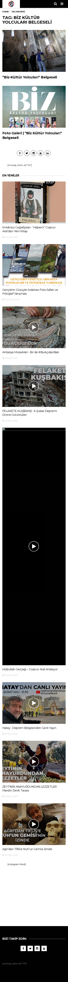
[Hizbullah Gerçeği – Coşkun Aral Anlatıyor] (34, 546)
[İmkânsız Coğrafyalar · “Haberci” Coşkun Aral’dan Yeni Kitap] (34, 202)
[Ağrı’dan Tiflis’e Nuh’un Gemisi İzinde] (34, 824)
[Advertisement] (34, 894)
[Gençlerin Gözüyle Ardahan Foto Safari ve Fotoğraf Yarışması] (34, 265)
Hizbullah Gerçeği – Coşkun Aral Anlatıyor (30, 669)
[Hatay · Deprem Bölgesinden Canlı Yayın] (34, 703)
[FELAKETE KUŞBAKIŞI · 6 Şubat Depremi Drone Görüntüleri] (34, 386)
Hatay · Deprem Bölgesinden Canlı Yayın (29, 728)
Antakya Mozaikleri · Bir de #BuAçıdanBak (30, 352)
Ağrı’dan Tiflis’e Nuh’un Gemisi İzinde (27, 849)
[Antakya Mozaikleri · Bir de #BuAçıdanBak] (34, 327)
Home (5, 11)
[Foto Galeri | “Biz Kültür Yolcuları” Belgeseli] (34, 107)
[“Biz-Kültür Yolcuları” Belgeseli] (34, 51)
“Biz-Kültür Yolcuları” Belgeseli (29, 77)
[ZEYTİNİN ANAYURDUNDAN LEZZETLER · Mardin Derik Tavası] (34, 762)
